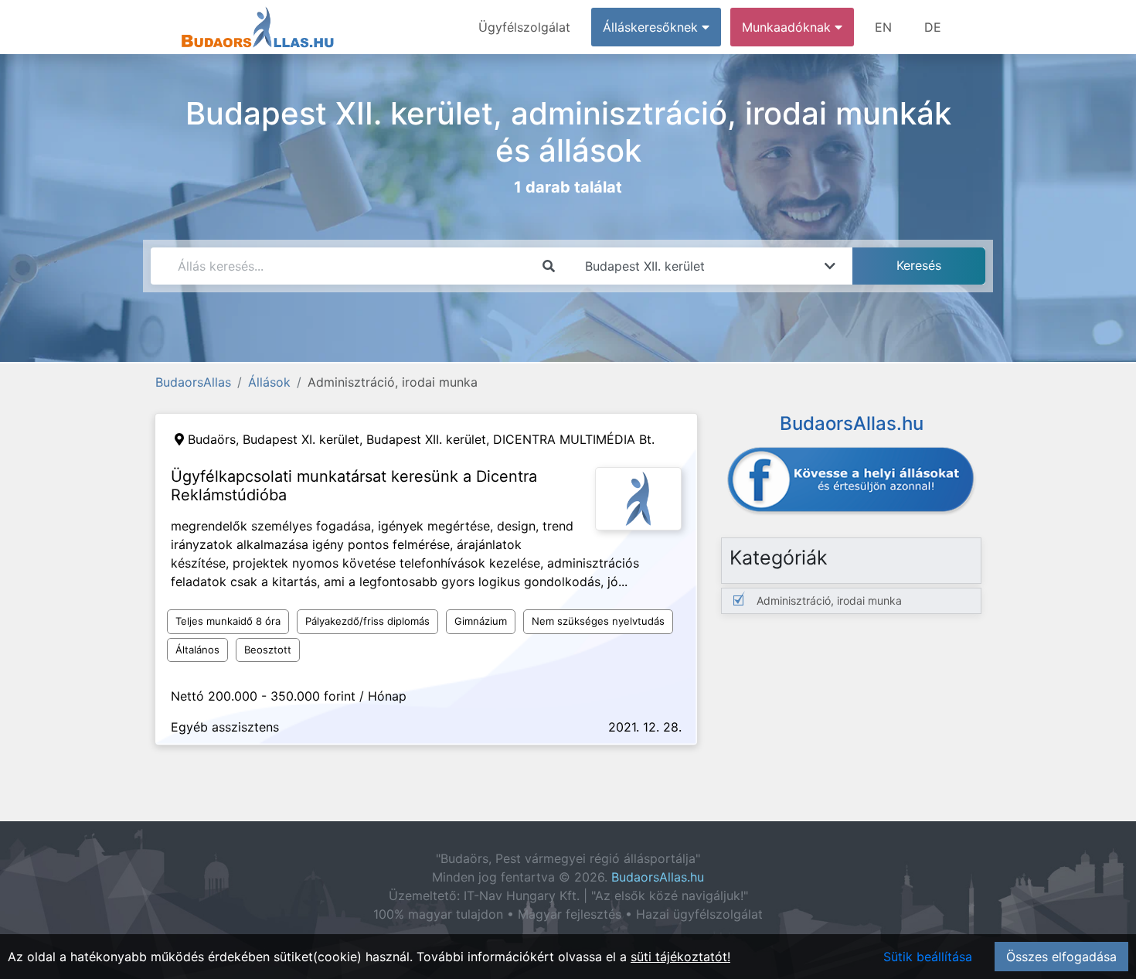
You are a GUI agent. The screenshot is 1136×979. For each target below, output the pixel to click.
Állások (269, 382)
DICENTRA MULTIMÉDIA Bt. (574, 439)
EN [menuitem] (883, 27)
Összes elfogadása (1061, 956)
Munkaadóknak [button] (788, 27)
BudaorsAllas (193, 382)
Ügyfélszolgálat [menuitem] (524, 27)
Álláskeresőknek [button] (652, 27)
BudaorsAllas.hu (657, 877)
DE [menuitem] (932, 27)
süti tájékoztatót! (680, 956)
